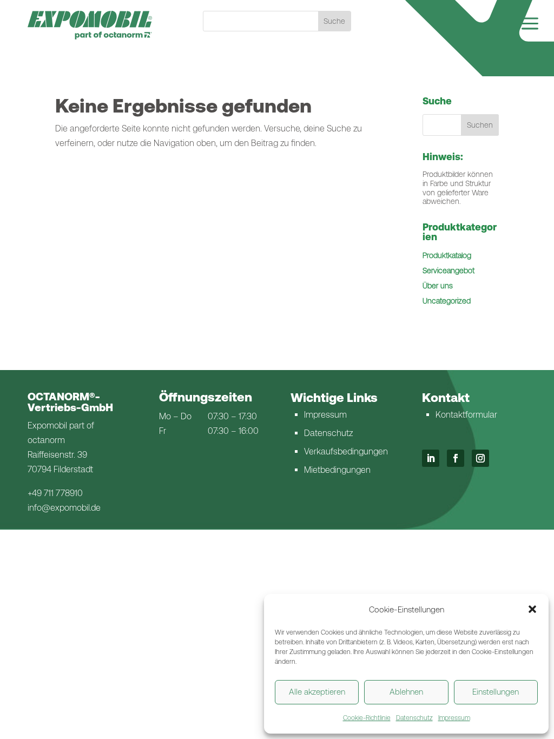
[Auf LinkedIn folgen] (430, 458)
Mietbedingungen (337, 470)
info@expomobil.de (64, 508)
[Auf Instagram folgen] (480, 458)
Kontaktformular (466, 415)
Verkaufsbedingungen (346, 451)
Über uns (438, 285)
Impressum (454, 718)
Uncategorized (447, 300)
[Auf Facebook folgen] (455, 458)
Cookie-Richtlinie (367, 718)
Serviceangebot (448, 270)
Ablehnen (406, 691)
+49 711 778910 (55, 493)
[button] (532, 609)
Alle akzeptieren (317, 691)
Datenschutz (414, 718)
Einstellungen (495, 691)
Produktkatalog (447, 255)
